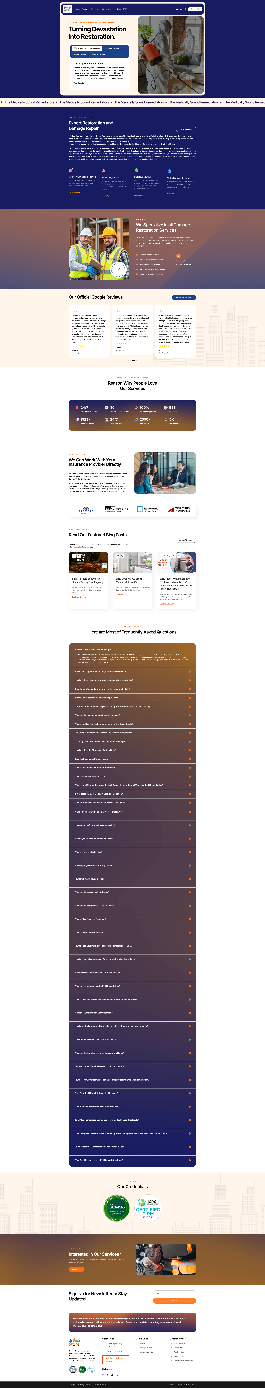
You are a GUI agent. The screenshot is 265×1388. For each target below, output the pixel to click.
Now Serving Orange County (115, 1360)
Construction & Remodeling (185, 1361)
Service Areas (107, 9)
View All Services (185, 129)
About (84, 9)
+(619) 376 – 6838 (115, 1351)
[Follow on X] (117, 1375)
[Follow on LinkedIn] (107, 1375)
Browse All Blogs (185, 540)
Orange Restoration (148, 1348)
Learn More (73, 193)
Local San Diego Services (168, 556)
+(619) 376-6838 (183, 264)
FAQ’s (125, 9)
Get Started (75, 1269)
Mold (118, 556)
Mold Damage (179, 1343)
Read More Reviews (183, 297)
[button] (129, 360)
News (74, 556)
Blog (119, 9)
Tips (79, 556)
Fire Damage (179, 1352)
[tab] (87, 48)
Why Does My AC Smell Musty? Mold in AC (132, 580)
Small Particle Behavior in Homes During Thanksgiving (88, 580)
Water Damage (180, 1348)
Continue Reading (79, 597)
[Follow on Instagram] (112, 1375)
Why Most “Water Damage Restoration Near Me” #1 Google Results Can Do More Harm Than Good (176, 580)
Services (94, 9)
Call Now (179, 9)
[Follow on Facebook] (103, 1375)
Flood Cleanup (180, 1356)
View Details (78, 83)
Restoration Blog (146, 1352)
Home (77, 9)
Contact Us (195, 9)
